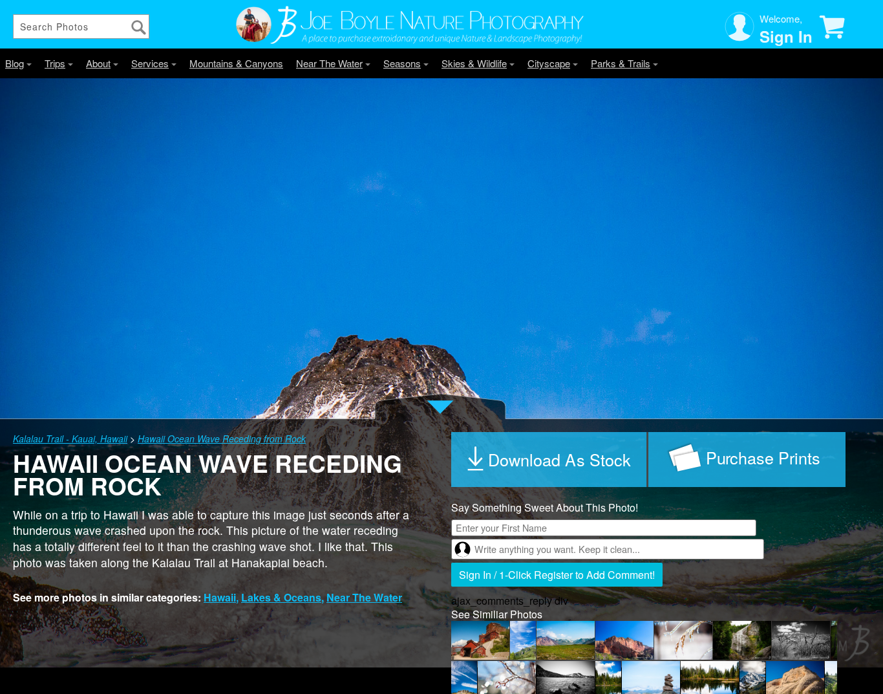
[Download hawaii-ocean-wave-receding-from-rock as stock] (549, 459)
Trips (55, 63)
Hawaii (220, 597)
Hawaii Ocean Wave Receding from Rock (222, 438)
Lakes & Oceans (281, 597)
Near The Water (329, 63)
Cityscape (548, 63)
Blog (14, 63)
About (98, 63)
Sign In (786, 36)
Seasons (402, 63)
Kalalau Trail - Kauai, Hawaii (70, 438)
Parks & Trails (620, 63)
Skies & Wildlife (474, 63)
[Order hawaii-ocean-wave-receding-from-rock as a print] (747, 459)
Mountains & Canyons (236, 63)
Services (150, 63)
